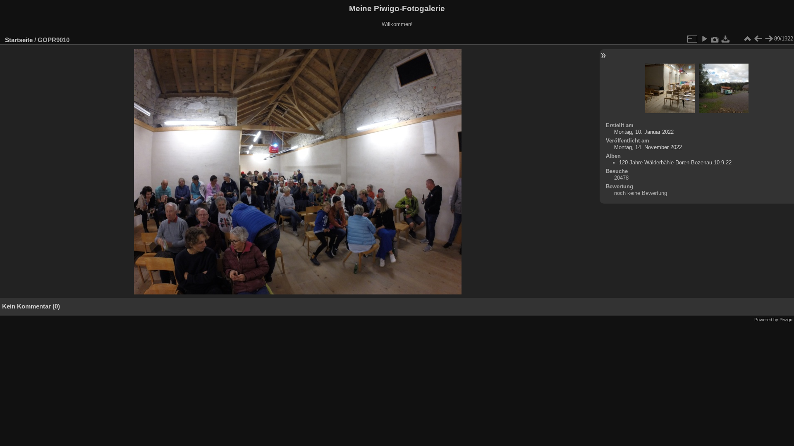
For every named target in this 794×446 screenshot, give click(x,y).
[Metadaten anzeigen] (715, 38)
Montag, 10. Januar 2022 (644, 132)
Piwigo (786, 319)
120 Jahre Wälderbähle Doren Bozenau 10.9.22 (675, 162)
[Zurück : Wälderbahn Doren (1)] (758, 38)
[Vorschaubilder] (747, 38)
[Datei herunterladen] (725, 38)
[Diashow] (704, 38)
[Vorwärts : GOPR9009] (768, 38)
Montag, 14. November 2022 (648, 147)
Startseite (19, 39)
